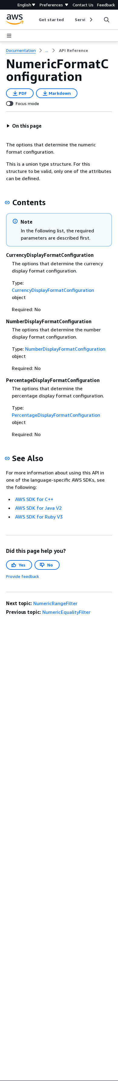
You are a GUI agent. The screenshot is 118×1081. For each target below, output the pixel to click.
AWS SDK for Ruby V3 (39, 517)
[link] (73, 50)
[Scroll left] (34, 19)
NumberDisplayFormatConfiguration (65, 349)
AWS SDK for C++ (34, 499)
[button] (23, 126)
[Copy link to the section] (7, 202)
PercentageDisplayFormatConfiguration (56, 415)
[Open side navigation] (9, 35)
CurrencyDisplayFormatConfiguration (53, 290)
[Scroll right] (90, 19)
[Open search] (106, 20)
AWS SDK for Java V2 (38, 508)
